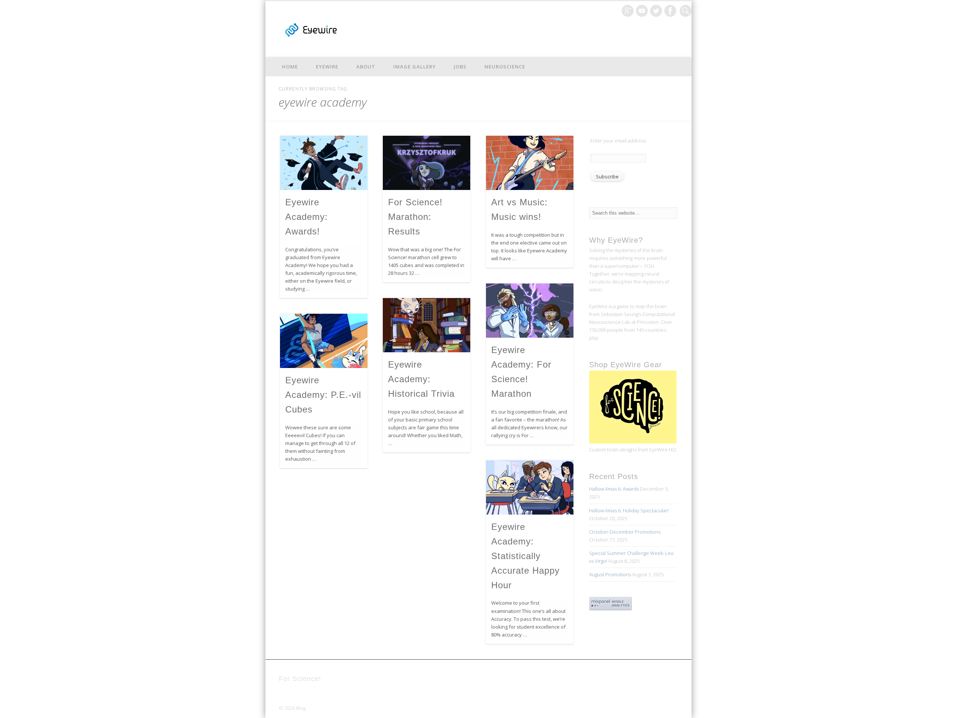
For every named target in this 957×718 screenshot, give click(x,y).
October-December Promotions (625, 531)
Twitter (656, 11)
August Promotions (610, 574)
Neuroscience (504, 66)
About (365, 66)
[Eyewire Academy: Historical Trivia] (426, 325)
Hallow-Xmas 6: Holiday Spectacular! (628, 510)
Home (290, 66)
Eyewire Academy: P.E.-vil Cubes (323, 394)
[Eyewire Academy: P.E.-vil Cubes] (323, 341)
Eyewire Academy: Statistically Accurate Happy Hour (525, 556)
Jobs (460, 66)
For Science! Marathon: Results (415, 216)
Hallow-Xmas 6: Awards (614, 488)
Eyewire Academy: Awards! (306, 216)
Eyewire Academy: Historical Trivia (421, 379)
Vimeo (642, 11)
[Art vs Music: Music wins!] (529, 163)
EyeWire (327, 66)
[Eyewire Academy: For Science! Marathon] (529, 310)
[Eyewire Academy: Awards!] (323, 163)
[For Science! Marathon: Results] (426, 163)
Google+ (628, 11)
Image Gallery (414, 66)
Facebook (670, 11)
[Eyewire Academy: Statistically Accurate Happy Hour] (529, 487)
